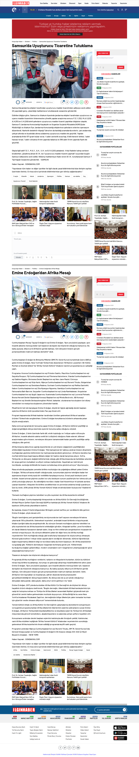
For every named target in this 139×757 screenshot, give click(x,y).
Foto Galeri (95, 3)
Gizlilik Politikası (61, 754)
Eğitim (76, 16)
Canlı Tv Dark (34, 727)
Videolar (105, 3)
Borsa (14, 717)
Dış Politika (24, 650)
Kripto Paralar (121, 717)
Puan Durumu (70, 717)
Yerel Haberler (33, 181)
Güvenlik (24, 176)
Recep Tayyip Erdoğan (76, 650)
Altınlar (68, 727)
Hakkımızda (46, 754)
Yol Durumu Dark (18, 730)
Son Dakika (44, 3)
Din (70, 16)
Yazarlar (114, 3)
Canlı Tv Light (16, 733)
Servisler (54, 3)
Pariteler (94, 717)
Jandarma (40, 176)
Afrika (15, 650)
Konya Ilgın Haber (17, 41)
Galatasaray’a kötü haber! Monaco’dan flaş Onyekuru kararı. (61, 10)
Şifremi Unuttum (99, 733)
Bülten (64, 16)
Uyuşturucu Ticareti (19, 181)
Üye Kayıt (97, 730)
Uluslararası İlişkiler (29, 655)
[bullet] (41, 257)
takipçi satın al (35, 739)
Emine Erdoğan (35, 650)
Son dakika (105, 10)
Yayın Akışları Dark (36, 730)
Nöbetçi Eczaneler (36, 733)
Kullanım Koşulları (83, 754)
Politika (90, 16)
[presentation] (19, 9)
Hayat (83, 16)
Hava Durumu (55, 717)
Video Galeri (84, 730)
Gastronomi (47, 650)
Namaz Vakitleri (27, 717)
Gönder (18, 257)
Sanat (88, 650)
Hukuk (32, 176)
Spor (80, 3)
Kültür (56, 650)
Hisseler (82, 717)
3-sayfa (15, 176)
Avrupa (56, 16)
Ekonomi (72, 3)
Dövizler (68, 730)
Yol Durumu (106, 717)
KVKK (75, 754)
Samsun (67, 176)
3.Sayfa (48, 16)
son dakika (76, 176)
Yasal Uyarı (92, 754)
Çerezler (69, 754)
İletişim (53, 754)
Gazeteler (123, 3)
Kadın (87, 3)
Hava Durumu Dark (18, 727)
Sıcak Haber (84, 739)
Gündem (63, 3)
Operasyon (50, 176)
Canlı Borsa (51, 727)
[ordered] (38, 257)
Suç (84, 176)
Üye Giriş (97, 727)
